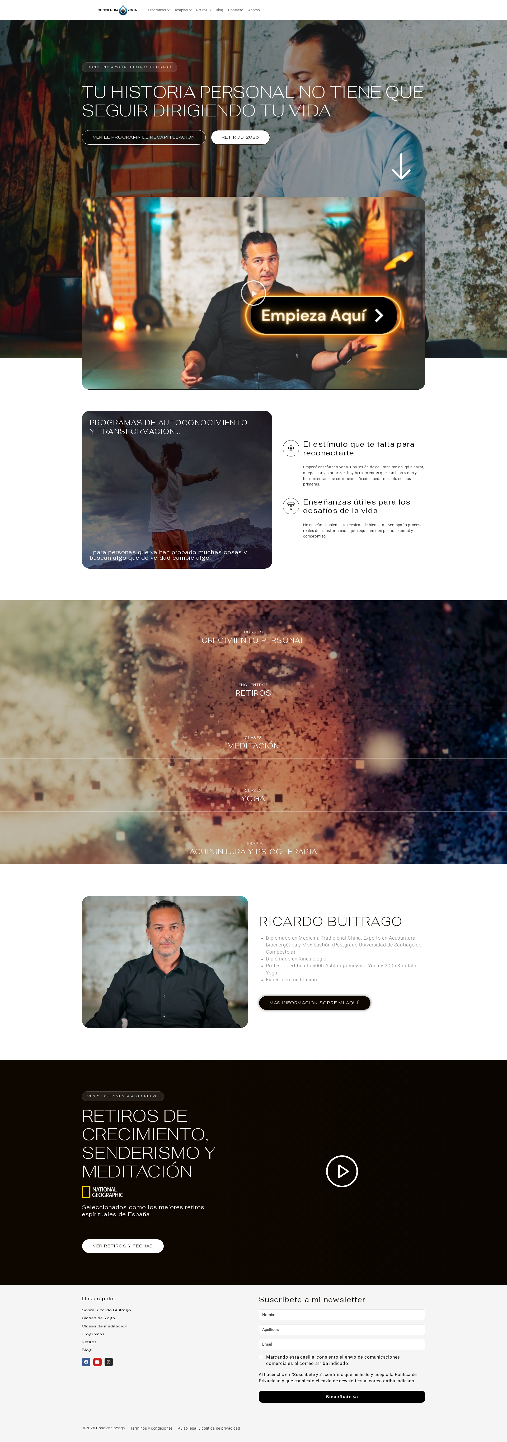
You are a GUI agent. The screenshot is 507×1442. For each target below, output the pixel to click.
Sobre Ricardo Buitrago (106, 1309)
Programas (93, 1333)
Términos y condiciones (151, 1428)
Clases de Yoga (98, 1317)
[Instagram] (109, 1362)
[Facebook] (86, 1362)
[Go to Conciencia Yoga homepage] (117, 9)
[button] (253, 293)
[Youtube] (97, 1362)
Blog (87, 1349)
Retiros (89, 1341)
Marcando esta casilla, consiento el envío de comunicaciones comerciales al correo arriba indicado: (333, 1360)
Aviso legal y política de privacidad (209, 1428)
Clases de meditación (104, 1325)
